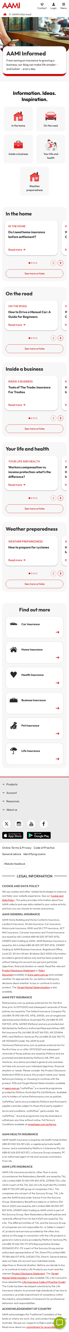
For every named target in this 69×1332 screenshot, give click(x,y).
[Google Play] (39, 836)
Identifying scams (34, 854)
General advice (11, 854)
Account (11, 792)
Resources (12, 801)
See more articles (35, 273)
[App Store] (12, 836)
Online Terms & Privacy (16, 847)
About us (11, 809)
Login (53, 8)
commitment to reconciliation (42, 1327)
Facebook (43, 823)
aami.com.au (12, 1088)
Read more (15, 249)
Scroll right (60, 263)
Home (11, 5)
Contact (42, 8)
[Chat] (59, 1322)
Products (12, 784)
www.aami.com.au (37, 974)
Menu (64, 8)
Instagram (19, 823)
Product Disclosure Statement (18, 970)
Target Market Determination (33, 987)
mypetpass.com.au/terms (42, 1124)
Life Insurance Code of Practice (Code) (43, 1282)
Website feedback (14, 863)
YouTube (31, 823)
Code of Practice (44, 847)
